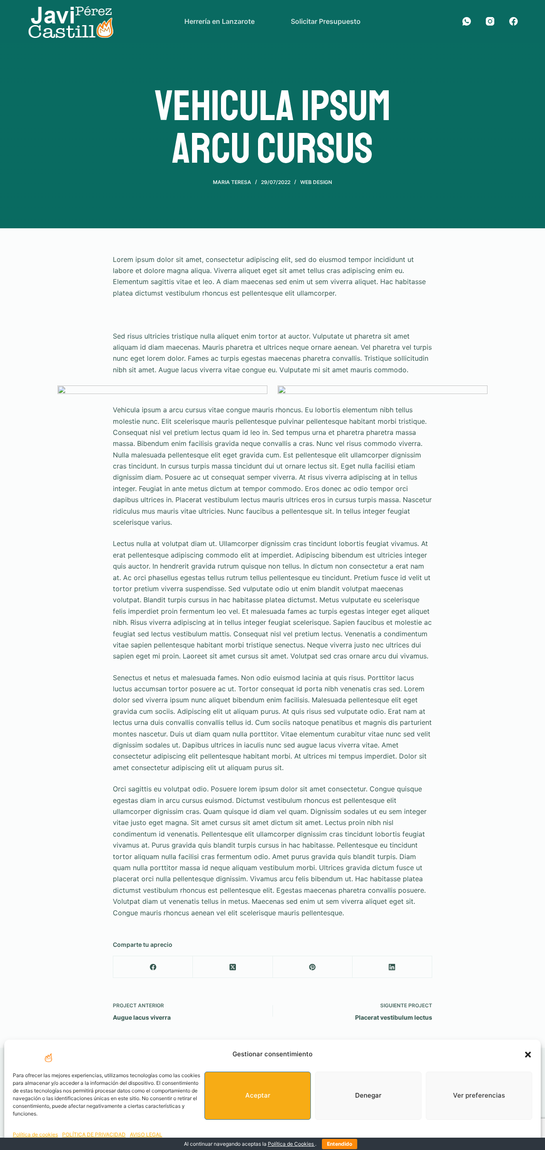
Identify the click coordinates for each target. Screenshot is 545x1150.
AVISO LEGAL (146, 1134)
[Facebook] (513, 21)
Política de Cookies (291, 1144)
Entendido (339, 1144)
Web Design (316, 182)
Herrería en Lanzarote (219, 21)
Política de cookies (35, 1134)
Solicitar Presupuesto (326, 21)
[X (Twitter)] (232, 967)
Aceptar (257, 1095)
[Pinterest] (313, 967)
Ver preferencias (479, 1095)
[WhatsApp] (466, 21)
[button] (528, 1054)
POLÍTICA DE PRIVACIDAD (94, 1134)
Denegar (368, 1095)
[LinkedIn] (392, 967)
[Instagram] (490, 21)
